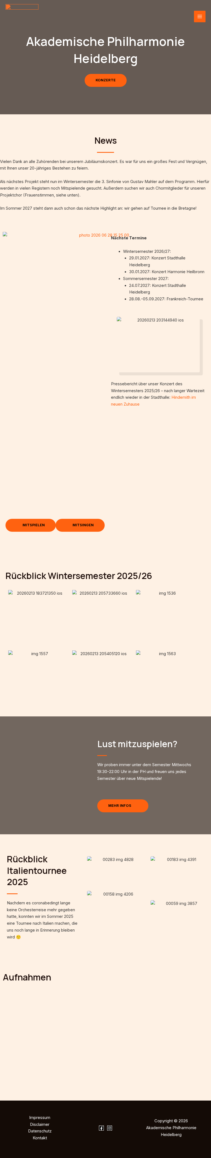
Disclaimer (39, 1124)
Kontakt (40, 1137)
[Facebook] (101, 1128)
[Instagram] (109, 1128)
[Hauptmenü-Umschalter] (200, 16)
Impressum (39, 1117)
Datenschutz (40, 1131)
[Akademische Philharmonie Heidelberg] (21, 16)
